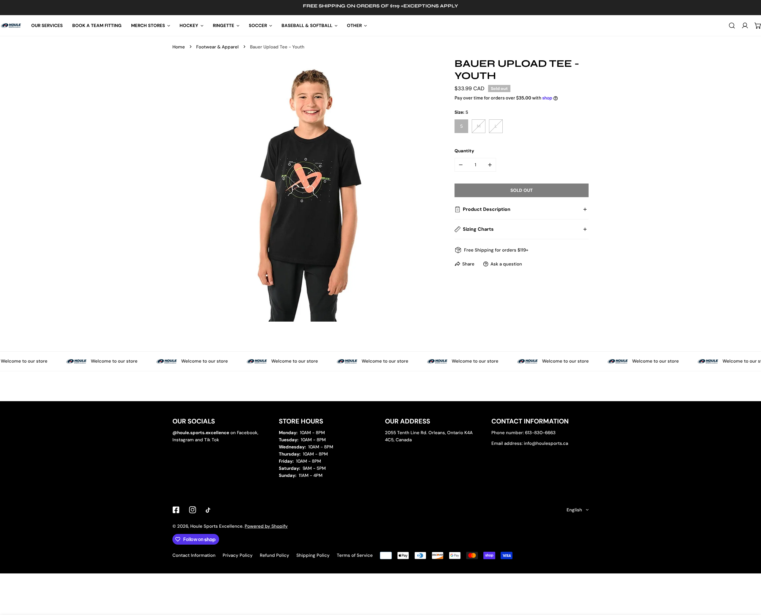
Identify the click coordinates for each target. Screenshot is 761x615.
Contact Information (194, 555)
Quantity (464, 151)
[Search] (731, 25)
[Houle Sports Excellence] (11, 25)
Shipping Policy (313, 555)
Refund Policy (274, 555)
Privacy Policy (238, 555)
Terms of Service (355, 555)
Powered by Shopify (266, 526)
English (574, 510)
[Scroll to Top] (750, 583)
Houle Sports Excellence (216, 526)
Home (178, 47)
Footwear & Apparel (217, 47)
